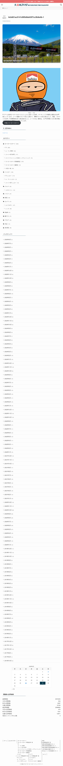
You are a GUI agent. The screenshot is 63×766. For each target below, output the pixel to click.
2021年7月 (9, 475)
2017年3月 (8, 657)
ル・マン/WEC (10, 151)
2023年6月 (9, 386)
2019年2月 (8, 587)
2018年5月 (8, 622)
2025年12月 (9, 270)
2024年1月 (9, 359)
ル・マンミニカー (11, 179)
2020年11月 (9, 506)
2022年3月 (9, 444)
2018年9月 (8, 607)
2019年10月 (9, 556)
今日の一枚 (9, 168)
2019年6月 (8, 572)
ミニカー (9, 172)
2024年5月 (8, 344)
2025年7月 (9, 290)
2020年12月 (9, 502)
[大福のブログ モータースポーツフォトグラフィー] (31, 5)
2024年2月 (9, 355)
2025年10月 (9, 278)
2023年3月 (9, 398)
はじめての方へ (12, 740)
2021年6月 (9, 479)
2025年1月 (8, 313)
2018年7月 (8, 614)
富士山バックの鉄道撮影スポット (50, 751)
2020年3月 (9, 537)
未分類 (8, 228)
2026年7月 (8, 243)
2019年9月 (8, 560)
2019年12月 (9, 549)
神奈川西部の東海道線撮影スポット (50, 747)
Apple (7, 212)
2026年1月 (8, 266)
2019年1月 (8, 591)
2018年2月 (8, 634)
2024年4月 (8, 348)
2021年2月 (9, 494)
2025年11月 (9, 274)
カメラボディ (10, 205)
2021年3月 (9, 491)
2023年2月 (9, 402)
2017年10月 (9, 649)
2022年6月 (9, 433)
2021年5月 (9, 483)
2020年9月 (9, 514)
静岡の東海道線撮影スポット (49, 745)
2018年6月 (9, 618)
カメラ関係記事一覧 (34, 756)
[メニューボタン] (2, 5)
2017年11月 (9, 645)
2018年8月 (8, 610)
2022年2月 (9, 448)
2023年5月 (9, 390)
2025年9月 (8, 282)
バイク (8, 194)
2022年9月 (9, 421)
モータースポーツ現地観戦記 (14, 161)
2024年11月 (9, 321)
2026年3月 (8, 259)
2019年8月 (8, 564)
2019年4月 (8, 579)
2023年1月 (9, 406)
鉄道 (7, 198)
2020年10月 (9, 510)
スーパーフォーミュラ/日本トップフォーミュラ (18, 158)
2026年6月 (8, 247)
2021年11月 (9, 460)
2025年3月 (8, 305)
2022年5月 (9, 436)
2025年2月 (8, 309)
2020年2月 (9, 541)
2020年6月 (9, 525)
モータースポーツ (11, 144)
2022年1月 (9, 452)
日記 (7, 224)
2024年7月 (8, 336)
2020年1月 (9, 545)
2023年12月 (9, 363)
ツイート (5, 133)
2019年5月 (8, 576)
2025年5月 (8, 297)
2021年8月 (9, 471)
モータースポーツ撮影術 (13, 165)
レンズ (8, 208)
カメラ (8, 201)
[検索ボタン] (61, 5)
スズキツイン (10, 190)
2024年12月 (9, 317)
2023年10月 (9, 371)
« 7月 (13, 689)
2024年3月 (8, 352)
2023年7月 (9, 382)
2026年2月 (8, 263)
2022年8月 (9, 425)
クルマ (8, 186)
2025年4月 (9, 301)
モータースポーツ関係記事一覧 (25, 742)
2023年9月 (8, 375)
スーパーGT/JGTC (11, 154)
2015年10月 (9, 661)
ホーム (5, 740)
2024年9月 (8, 328)
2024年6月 (8, 340)
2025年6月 (9, 294)
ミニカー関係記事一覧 (22, 756)
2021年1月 (9, 498)
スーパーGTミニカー (12, 183)
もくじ (44, 754)
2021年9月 (9, 467)
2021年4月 (9, 487)
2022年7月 (9, 429)
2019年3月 (8, 583)
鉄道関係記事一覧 (46, 742)
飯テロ (8, 216)
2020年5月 (9, 529)
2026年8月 (8, 239)
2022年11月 (9, 413)
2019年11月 (9, 552)
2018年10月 (9, 603)
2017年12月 (9, 641)
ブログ (8, 220)
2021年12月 (9, 456)
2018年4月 (8, 626)
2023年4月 (9, 394)
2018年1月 (8, 637)
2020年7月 (9, 521)
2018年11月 (9, 599)
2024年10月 (9, 324)
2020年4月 (9, 533)
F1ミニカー (10, 175)
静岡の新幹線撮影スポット (48, 744)
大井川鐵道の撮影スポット (48, 749)
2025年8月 (8, 286)
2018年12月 (9, 595)
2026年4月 (8, 255)
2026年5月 (8, 251)
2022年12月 (9, 409)
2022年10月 (9, 417)
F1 (7, 147)
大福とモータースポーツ (11, 123)
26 (26, 683)
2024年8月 (8, 332)
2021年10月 (9, 464)
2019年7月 (8, 568)
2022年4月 (9, 440)
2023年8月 (9, 379)
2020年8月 (9, 518)
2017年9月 (8, 653)
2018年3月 (8, 630)
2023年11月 (9, 367)
